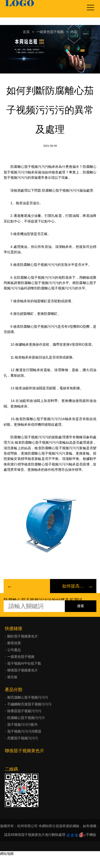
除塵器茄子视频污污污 (24, 711)
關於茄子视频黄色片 (22, 636)
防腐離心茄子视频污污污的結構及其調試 (43, 600)
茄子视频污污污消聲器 (24, 731)
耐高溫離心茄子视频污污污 (27, 697)
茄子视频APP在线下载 (24, 663)
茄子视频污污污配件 (22, 724)
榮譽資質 (14, 643)
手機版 (91, 835)
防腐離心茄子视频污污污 (26, 718)
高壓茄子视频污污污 (22, 738)
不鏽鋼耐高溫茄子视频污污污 (29, 704)
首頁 (26, 32)
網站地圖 (7, 854)
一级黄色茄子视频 (50, 32)
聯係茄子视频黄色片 (22, 670)
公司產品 (14, 650)
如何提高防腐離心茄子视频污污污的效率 (73, 586)
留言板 (12, 677)
